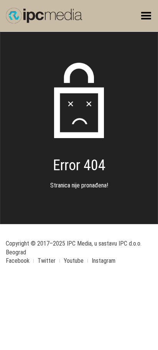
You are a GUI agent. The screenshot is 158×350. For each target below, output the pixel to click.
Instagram (103, 260)
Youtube (74, 260)
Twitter (47, 260)
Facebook (18, 260)
